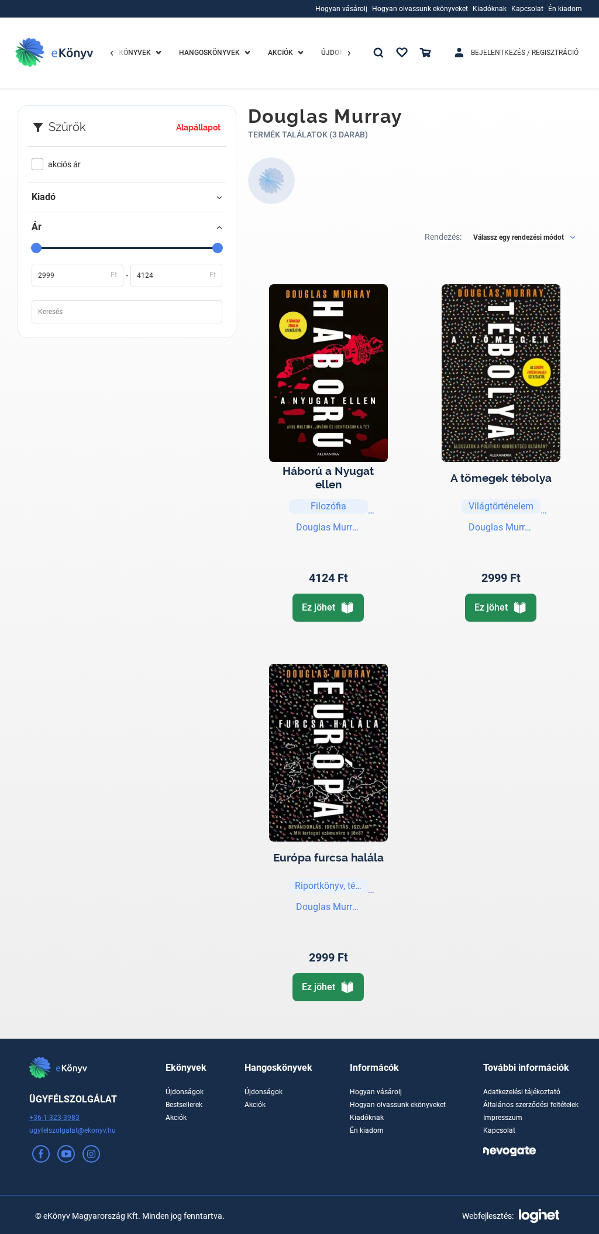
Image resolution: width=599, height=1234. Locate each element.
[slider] (36, 248)
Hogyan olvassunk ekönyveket (398, 1105)
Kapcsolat (499, 1130)
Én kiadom (367, 1130)
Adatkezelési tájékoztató (521, 1092)
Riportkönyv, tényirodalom (331, 885)
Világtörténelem (501, 506)
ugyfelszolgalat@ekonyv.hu (72, 1130)
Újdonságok (185, 1092)
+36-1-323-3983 (54, 1118)
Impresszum (502, 1118)
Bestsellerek (184, 1105)
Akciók (176, 1118)
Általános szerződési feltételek (531, 1105)
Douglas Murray (328, 527)
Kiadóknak (367, 1118)
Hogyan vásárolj (376, 1092)
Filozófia (328, 506)
